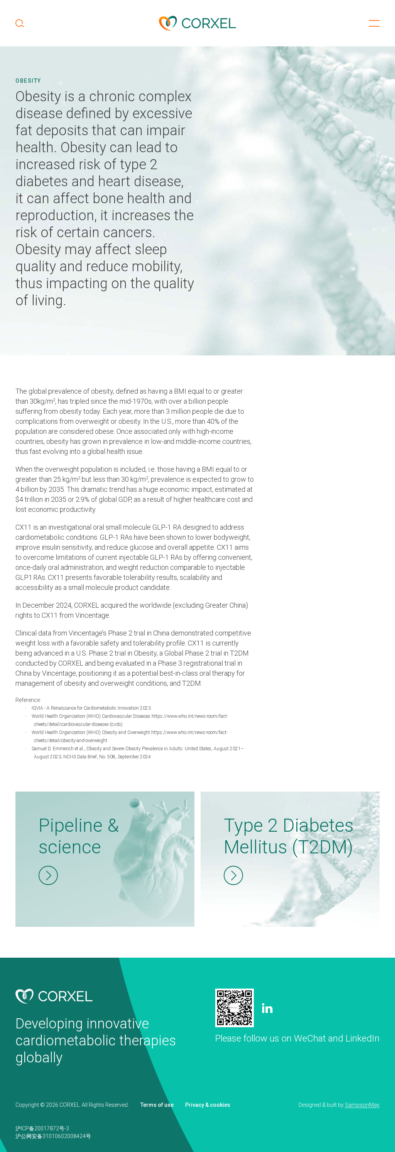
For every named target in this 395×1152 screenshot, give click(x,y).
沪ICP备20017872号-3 (42, 1128)
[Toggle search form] (19, 23)
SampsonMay (362, 1105)
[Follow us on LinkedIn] (267, 1008)
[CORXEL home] (197, 23)
